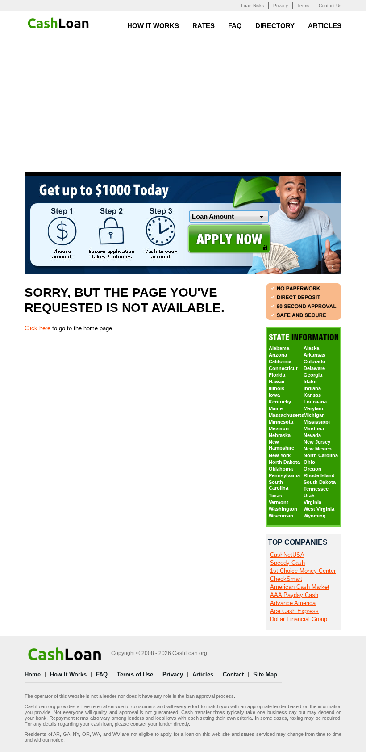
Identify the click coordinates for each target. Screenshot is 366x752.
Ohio (309, 462)
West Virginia (319, 509)
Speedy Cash (287, 562)
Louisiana (315, 401)
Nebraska (280, 435)
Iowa (274, 395)
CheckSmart (286, 579)
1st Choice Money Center (303, 570)
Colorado (314, 361)
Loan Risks (252, 5)
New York (280, 455)
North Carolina (321, 455)
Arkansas (314, 354)
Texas (275, 495)
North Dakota (284, 462)
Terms (303, 5)
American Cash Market (299, 587)
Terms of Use (135, 674)
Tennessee (316, 489)
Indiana (312, 388)
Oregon (312, 468)
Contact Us (330, 5)
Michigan (314, 415)
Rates (203, 25)
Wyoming (315, 515)
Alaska (311, 348)
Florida (277, 375)
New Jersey (317, 442)
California (280, 361)
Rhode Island (319, 475)
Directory (275, 25)
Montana (314, 428)
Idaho (310, 381)
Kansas (312, 395)
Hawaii (276, 381)
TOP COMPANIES (298, 542)
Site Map (265, 674)
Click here (37, 328)
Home (33, 674)
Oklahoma (281, 468)
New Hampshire (281, 444)
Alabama (279, 348)
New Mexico (318, 448)
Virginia (312, 502)
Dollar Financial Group (298, 619)
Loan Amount (213, 216)
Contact (233, 674)
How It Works (153, 25)
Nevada (312, 435)
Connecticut (283, 368)
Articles (324, 25)
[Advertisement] (183, 105)
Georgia (313, 375)
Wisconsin (281, 515)
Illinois (276, 388)
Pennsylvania (284, 475)
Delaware (314, 368)
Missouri (279, 428)
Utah (309, 495)
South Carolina (278, 485)
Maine (276, 408)
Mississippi (317, 421)
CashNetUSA (287, 554)
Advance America (293, 603)
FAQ (235, 25)
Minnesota (281, 421)
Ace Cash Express (294, 611)
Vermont (278, 502)
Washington (283, 509)
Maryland (314, 408)
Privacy (280, 5)
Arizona (278, 354)
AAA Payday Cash (294, 595)
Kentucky (280, 401)
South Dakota (320, 482)
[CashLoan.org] (59, 22)
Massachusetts (286, 415)
